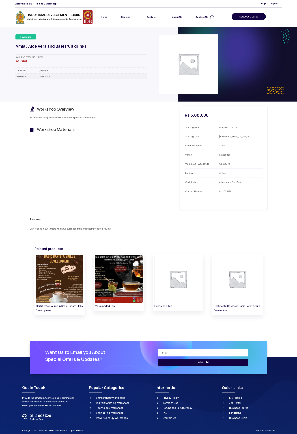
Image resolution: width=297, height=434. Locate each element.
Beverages (25, 36)
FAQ (165, 412)
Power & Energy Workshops (112, 418)
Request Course (248, 16)
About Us (177, 16)
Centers (150, 16)
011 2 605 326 (40, 415)
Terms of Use (170, 403)
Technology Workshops (109, 408)
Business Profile (238, 408)
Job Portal (235, 403)
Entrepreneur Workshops (110, 397)
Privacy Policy (171, 397)
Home (104, 16)
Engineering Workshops (109, 412)
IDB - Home (235, 397)
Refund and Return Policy (177, 408)
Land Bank (235, 412)
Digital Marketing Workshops (112, 403)
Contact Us (201, 16)
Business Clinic (238, 418)
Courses (125, 16)
